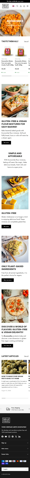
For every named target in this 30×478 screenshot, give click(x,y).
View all (26, 41)
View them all (7, 345)
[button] (14, 6)
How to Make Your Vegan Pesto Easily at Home (12, 377)
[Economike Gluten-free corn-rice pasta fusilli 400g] (21, 51)
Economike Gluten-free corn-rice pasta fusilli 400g (21, 63)
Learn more (20, 1)
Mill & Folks (7, 474)
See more (6, 142)
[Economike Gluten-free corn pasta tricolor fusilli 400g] (7, 51)
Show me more (8, 280)
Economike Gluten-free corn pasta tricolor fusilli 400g (7, 63)
